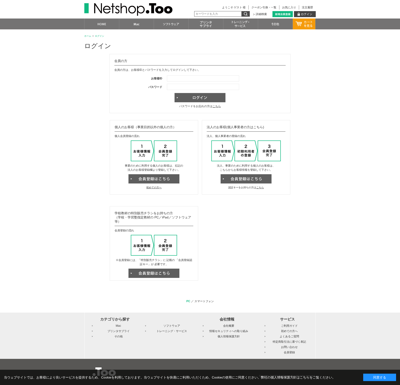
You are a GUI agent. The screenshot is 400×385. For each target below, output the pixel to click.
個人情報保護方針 (229, 336)
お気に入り (289, 7)
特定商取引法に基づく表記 (289, 341)
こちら (216, 106)
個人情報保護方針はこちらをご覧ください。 (303, 377)
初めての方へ (154, 187)
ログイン (99, 36)
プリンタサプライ (118, 331)
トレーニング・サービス (171, 331)
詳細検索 (261, 14)
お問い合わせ (289, 347)
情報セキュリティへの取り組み (228, 331)
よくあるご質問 (289, 336)
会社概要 (228, 325)
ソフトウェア (171, 325)
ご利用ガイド (289, 325)
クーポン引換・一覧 (263, 7)
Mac (118, 325)
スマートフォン (204, 301)
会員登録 (289, 352)
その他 (118, 336)
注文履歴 (307, 7)
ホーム (87, 36)
